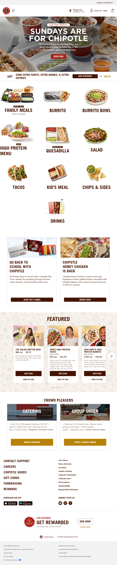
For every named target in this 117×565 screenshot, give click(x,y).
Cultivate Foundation (67, 475)
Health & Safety (65, 471)
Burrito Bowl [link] (96, 110)
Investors (62, 467)
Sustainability (64, 486)
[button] (111, 356)
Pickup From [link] (77, 10)
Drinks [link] (58, 221)
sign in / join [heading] (100, 11)
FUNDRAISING (13, 483)
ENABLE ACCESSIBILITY (105, 3)
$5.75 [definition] (28, 352)
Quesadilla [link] (57, 150)
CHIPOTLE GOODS (15, 472)
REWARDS (10, 489)
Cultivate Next (64, 478)
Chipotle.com (56, 63)
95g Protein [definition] (88, 354)
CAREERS (10, 466)
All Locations (63, 482)
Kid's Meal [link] (57, 187)
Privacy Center (8, 557)
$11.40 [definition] (63, 356)
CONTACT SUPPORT (17, 461)
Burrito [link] (57, 110)
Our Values (63, 460)
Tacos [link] (19, 187)
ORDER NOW (58, 56)
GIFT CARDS (11, 478)
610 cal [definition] (53, 356)
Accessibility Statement (11, 546)
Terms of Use (8, 553)
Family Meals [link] (18, 110)
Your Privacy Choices (10, 560)
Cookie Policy (62, 553)
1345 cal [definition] (88, 356)
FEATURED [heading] (58, 319)
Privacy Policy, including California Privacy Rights (74, 557)
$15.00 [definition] (98, 356)
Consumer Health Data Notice (68, 549)
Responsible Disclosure (68, 489)
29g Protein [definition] (54, 354)
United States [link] (49, 537)
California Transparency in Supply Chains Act (18, 549)
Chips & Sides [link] (96, 187)
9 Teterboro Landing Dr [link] (79, 12)
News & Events (64, 464)
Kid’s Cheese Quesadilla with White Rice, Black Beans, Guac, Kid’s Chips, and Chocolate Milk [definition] (29, 358)
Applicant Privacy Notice (66, 546)
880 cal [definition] (19, 352)
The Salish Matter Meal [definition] (28, 349)
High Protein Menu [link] (13, 150)
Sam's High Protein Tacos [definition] (60, 350)
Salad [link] (96, 150)
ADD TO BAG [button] (28, 373)
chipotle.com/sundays (62, 65)
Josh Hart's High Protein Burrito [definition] (93, 350)
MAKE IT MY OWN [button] (28, 379)
